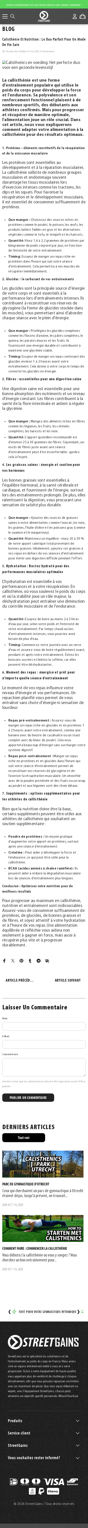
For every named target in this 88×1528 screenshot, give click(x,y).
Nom (5, 1018)
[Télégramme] (39, 960)
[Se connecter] (74, 16)
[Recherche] (12, 16)
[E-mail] (47, 960)
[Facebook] (4, 960)
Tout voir (24, 1137)
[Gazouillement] (13, 960)
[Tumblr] (30, 960)
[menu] (5, 16)
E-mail (5, 1036)
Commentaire (10, 1054)
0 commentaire (47, 51)
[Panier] (82, 16)
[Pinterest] (21, 960)
